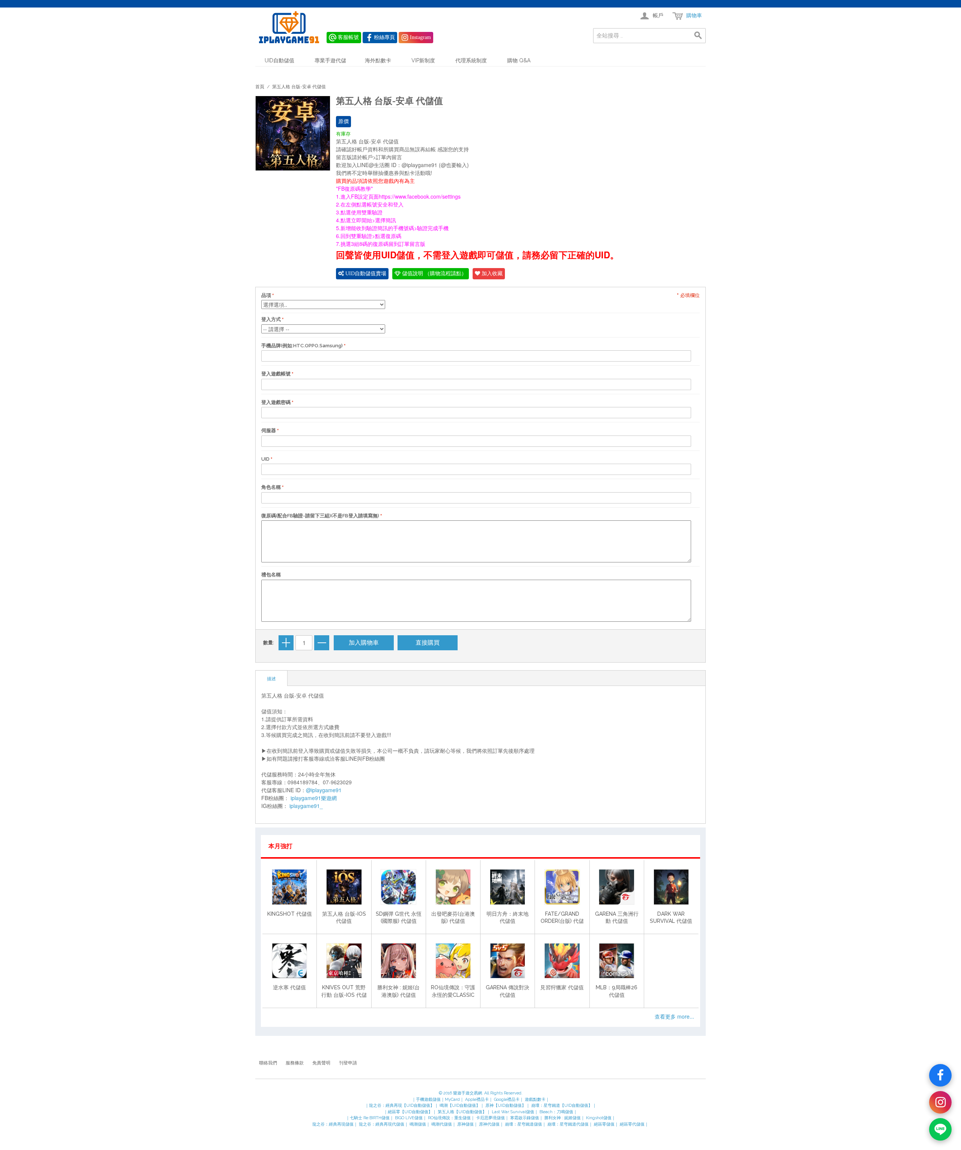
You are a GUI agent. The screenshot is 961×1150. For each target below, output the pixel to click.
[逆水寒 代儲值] (289, 960)
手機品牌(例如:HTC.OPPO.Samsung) (302, 345)
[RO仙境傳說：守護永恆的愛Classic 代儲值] (453, 960)
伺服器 (268, 430)
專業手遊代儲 (330, 60)
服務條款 (295, 1063)
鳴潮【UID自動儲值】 (460, 1105)
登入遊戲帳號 (276, 374)
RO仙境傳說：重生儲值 (449, 1117)
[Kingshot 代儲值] (289, 886)
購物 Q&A (518, 60)
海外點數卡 (378, 60)
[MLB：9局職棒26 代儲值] (616, 960)
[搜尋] (698, 35)
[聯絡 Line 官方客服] (940, 1129)
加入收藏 (491, 273)
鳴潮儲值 (418, 1124)
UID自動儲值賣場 (365, 273)
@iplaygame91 (324, 790)
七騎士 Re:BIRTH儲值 (370, 1117)
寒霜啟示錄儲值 (524, 1117)
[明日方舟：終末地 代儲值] (507, 886)
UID (265, 459)
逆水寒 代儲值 (289, 987)
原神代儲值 (489, 1124)
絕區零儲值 (604, 1124)
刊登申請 (348, 1063)
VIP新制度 (423, 60)
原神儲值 (465, 1124)
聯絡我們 (268, 1063)
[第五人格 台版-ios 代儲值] (344, 886)
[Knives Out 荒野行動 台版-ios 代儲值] (344, 960)
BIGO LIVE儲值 (409, 1117)
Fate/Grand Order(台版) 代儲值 (562, 921)
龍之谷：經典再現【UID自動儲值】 (401, 1105)
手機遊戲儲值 (428, 1099)
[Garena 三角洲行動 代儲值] (616, 886)
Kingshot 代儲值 (289, 914)
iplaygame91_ (306, 805)
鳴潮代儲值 (441, 1124)
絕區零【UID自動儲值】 (410, 1111)
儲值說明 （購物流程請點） (434, 273)
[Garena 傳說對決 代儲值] (507, 960)
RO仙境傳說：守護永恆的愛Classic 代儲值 (453, 994)
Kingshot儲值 (599, 1117)
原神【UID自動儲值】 (505, 1105)
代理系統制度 (471, 60)
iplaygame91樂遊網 (314, 798)
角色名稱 (271, 487)
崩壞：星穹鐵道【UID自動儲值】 (561, 1105)
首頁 (259, 86)
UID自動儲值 (279, 60)
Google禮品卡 (507, 1099)
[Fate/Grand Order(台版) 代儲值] (562, 886)
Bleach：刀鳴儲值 (556, 1111)
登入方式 (271, 319)
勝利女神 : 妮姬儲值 (562, 1117)
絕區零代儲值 (632, 1124)
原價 (343, 121)
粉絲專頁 (384, 37)
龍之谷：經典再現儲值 (333, 1124)
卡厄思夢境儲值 (490, 1117)
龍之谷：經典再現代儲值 (381, 1124)
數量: (268, 642)
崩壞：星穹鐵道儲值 (523, 1124)
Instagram (420, 37)
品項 (266, 295)
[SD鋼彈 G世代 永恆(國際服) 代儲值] (398, 886)
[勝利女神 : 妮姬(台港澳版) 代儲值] (398, 960)
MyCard (452, 1099)
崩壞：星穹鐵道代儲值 (568, 1124)
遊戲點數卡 (535, 1099)
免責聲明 (321, 1063)
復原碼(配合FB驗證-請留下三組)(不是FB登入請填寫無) (320, 515)
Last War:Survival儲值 (513, 1111)
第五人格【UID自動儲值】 (462, 1111)
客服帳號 (348, 37)
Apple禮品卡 (477, 1099)
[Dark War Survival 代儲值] (671, 886)
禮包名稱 (271, 574)
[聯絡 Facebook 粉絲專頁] (940, 1075)
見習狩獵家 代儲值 (562, 987)
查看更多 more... (674, 1016)
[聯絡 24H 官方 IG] (940, 1102)
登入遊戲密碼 (276, 402)
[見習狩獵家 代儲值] (562, 960)
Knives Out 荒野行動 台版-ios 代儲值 (344, 994)
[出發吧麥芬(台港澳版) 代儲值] (453, 886)
